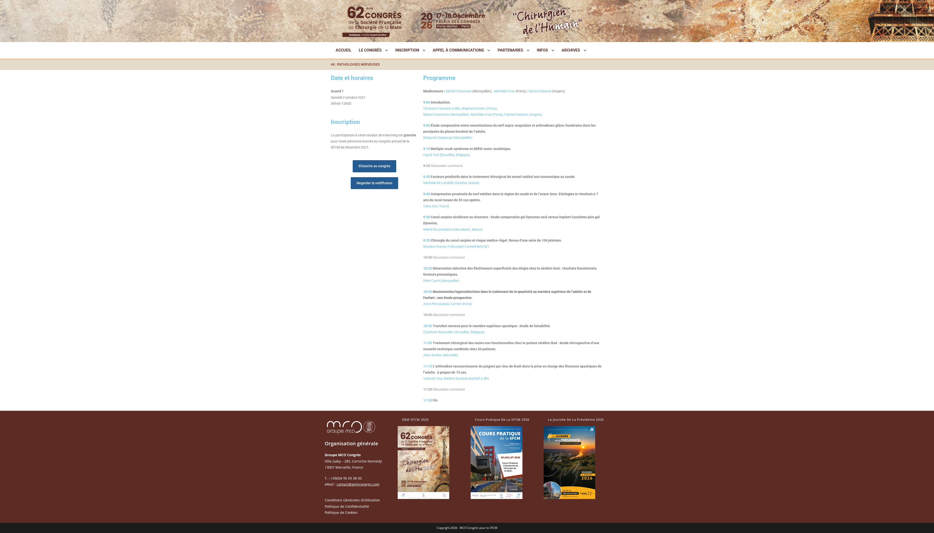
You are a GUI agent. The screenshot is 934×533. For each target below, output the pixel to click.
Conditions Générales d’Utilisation (352, 500)
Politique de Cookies (341, 512)
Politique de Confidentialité (347, 506)
